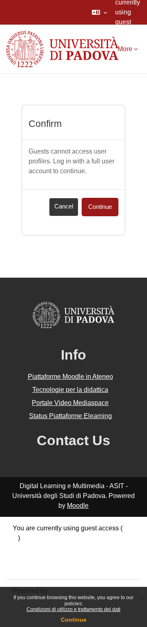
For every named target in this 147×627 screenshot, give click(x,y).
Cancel (63, 206)
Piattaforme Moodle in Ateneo (70, 376)
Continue (74, 619)
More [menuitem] (125, 48)
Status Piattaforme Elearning (70, 415)
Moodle (78, 505)
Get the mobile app (40, 567)
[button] (99, 12)
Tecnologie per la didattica (70, 389)
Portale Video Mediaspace (70, 402)
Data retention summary (47, 547)
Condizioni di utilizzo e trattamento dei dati (73, 609)
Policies (24, 557)
